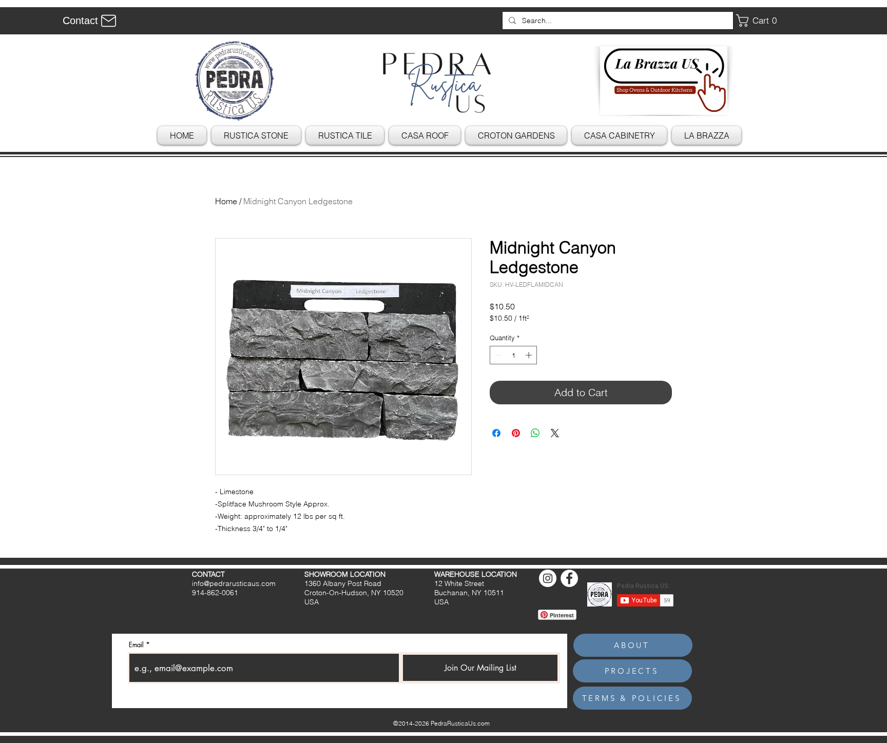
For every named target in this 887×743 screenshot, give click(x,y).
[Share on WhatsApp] (535, 433)
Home (226, 201)
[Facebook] (569, 578)
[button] (760, 20)
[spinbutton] (514, 355)
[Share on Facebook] (496, 433)
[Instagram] (547, 578)
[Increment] (530, 355)
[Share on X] (555, 433)
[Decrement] (497, 355)
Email (136, 644)
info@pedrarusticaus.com (234, 583)
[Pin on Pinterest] (516, 433)
